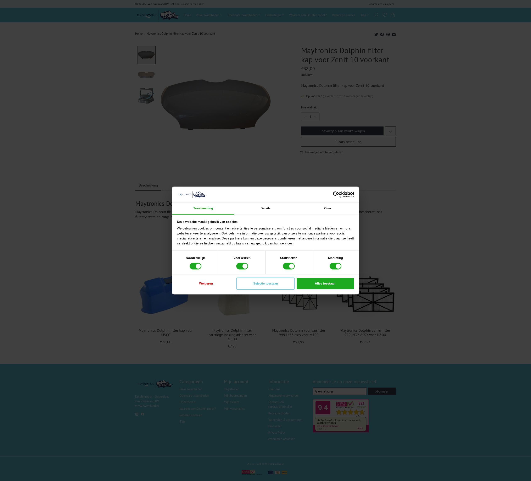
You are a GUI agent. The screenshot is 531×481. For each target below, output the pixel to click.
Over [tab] (327, 208)
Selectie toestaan (265, 283)
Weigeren (206, 283)
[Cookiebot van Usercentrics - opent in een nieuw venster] (336, 194)
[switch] (242, 266)
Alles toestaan (325, 283)
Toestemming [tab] (203, 208)
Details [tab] (266, 208)
